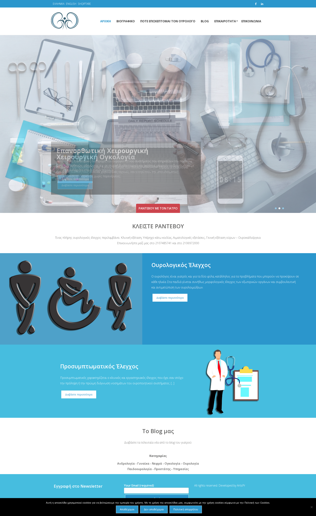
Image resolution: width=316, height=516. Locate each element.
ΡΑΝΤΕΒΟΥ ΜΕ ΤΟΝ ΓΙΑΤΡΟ (158, 208)
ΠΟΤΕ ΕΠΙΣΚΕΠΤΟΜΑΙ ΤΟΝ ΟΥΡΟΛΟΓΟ (167, 21)
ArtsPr (241, 485)
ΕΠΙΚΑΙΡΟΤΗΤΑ (225, 21)
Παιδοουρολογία (139, 469)
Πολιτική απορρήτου (185, 509)
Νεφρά (157, 463)
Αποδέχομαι (127, 509)
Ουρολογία (191, 463)
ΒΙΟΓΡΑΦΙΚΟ (125, 21)
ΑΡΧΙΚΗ (105, 21)
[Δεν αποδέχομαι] (311, 507)
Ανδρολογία (126, 463)
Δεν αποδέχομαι (154, 509)
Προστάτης (162, 469)
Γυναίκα (143, 463)
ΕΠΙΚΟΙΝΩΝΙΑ (251, 21)
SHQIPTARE (84, 3)
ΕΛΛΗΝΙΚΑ (58, 3)
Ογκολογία (172, 463)
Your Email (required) (139, 485)
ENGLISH (71, 3)
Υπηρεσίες (181, 469)
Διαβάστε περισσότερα (75, 179)
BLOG (205, 21)
